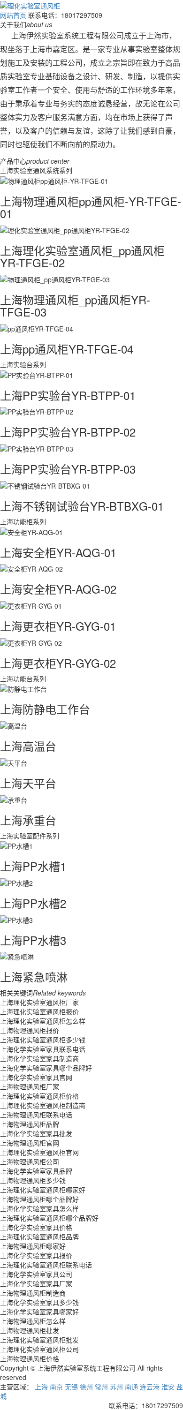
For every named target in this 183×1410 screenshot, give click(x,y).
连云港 (150, 1386)
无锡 (71, 1386)
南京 (56, 1386)
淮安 (168, 1386)
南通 (131, 1386)
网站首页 (13, 15)
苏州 (116, 1386)
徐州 (86, 1386)
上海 (41, 1386)
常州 (101, 1386)
